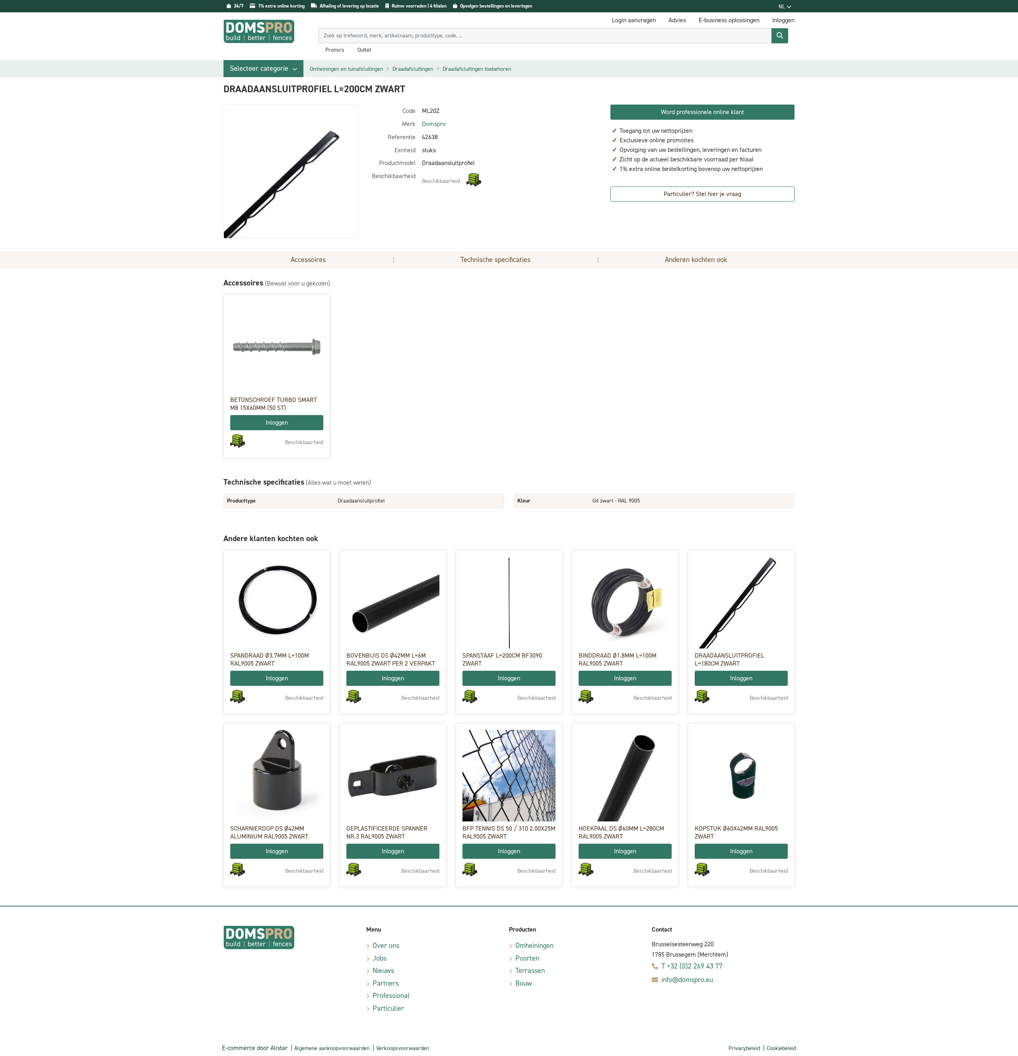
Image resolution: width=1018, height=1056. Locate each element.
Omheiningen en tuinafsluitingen (346, 69)
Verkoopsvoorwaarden (402, 1048)
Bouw (523, 983)
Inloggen (277, 422)
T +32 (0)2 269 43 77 (692, 966)
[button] (263, 68)
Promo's (334, 50)
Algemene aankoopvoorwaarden (331, 1048)
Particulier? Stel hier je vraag (702, 194)
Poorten (527, 958)
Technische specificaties (495, 259)
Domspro (434, 124)
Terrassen (530, 970)
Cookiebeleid (781, 1048)
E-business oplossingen (729, 20)
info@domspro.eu (687, 979)
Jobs (380, 958)
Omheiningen (534, 945)
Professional (391, 995)
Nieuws (383, 970)
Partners (386, 983)
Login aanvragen (634, 20)
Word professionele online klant (702, 112)
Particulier (388, 1008)
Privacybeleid (744, 1048)
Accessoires (308, 259)
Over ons (386, 945)
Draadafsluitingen (412, 69)
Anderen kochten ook (696, 259)
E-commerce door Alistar (255, 1048)
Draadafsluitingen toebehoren (477, 69)
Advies (677, 20)
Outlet (364, 50)
